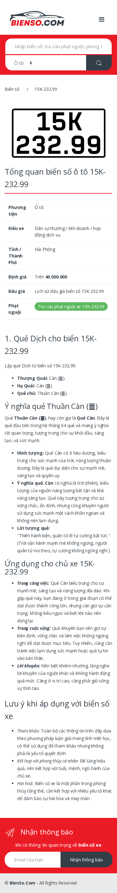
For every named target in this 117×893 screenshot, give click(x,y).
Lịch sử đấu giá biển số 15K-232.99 (69, 291)
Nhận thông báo (86, 860)
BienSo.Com (23, 883)
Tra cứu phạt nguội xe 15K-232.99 (71, 306)
